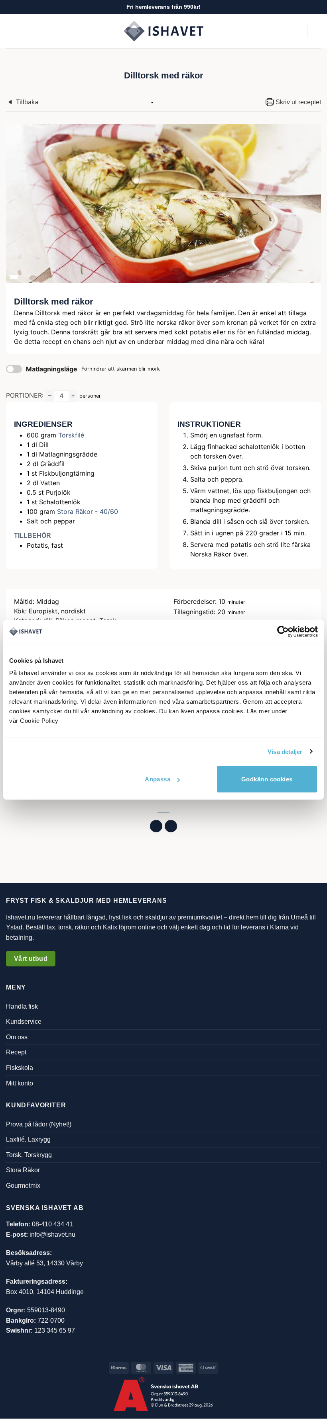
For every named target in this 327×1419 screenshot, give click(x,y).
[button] (11, 31)
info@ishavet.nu (52, 1234)
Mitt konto (19, 1083)
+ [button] (73, 395)
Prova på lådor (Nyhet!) (38, 1124)
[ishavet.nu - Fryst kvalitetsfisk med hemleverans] (163, 31)
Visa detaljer (285, 751)
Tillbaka (26, 102)
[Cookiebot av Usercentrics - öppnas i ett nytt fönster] (283, 631)
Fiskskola (19, 1067)
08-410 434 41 (52, 1224)
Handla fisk (22, 1006)
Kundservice (23, 1021)
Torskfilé (71, 435)
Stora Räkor (23, 1170)
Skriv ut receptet (297, 102)
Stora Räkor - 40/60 (87, 511)
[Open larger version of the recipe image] (163, 203)
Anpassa (157, 779)
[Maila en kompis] (170, 826)
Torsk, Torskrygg (29, 1155)
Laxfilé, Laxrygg (28, 1139)
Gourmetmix (23, 1185)
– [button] (49, 395)
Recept (16, 1052)
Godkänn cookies (267, 779)
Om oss (17, 1037)
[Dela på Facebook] (156, 826)
